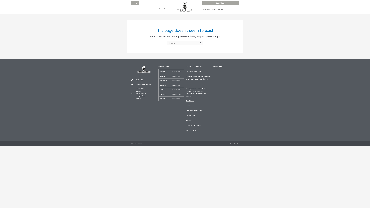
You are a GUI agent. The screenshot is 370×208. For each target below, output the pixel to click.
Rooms (155, 9)
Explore (220, 9)
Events (214, 9)
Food (160, 9)
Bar (165, 9)
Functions (206, 9)
